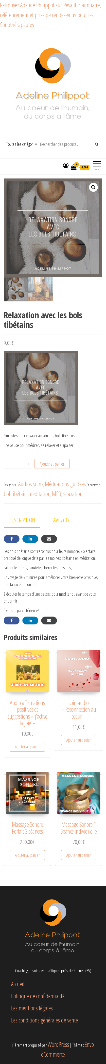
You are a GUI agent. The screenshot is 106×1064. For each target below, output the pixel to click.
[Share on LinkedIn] (30, 539)
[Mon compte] (66, 165)
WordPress (58, 1044)
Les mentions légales (32, 1008)
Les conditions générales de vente (44, 1020)
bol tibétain (15, 493)
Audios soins (30, 484)
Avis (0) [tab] (61, 520)
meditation (39, 493)
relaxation (73, 493)
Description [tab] (22, 520)
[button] (93, 187)
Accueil (17, 984)
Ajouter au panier (52, 464)
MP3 (56, 493)
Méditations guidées (65, 484)
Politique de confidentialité (38, 996)
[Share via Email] (49, 539)
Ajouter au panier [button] (27, 747)
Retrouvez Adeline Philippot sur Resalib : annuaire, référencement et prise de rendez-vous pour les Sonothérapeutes (50, 15)
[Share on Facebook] (11, 539)
